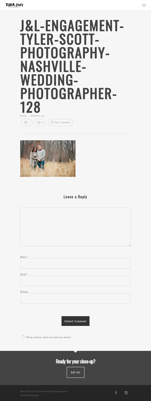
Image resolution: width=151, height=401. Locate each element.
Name (24, 257)
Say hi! (75, 372)
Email (23, 274)
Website (24, 291)
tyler (25, 115)
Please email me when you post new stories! (48, 337)
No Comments (62, 122)
